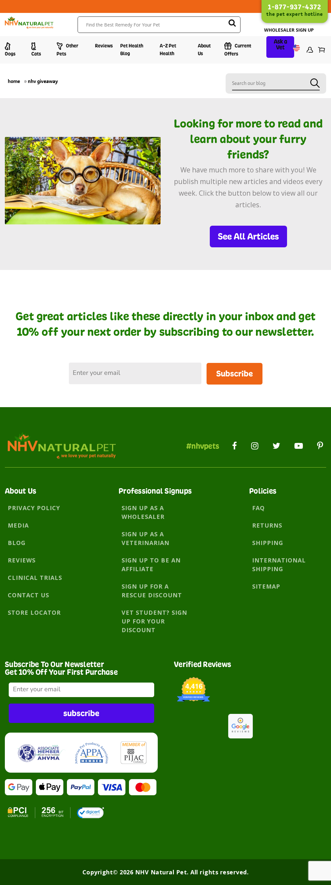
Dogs (10, 54)
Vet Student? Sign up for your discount (154, 621)
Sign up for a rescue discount (152, 590)
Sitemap (266, 586)
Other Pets (68, 50)
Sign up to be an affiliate (151, 564)
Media (18, 525)
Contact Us (28, 595)
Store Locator (34, 612)
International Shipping (279, 564)
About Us (204, 50)
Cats (36, 54)
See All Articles (248, 236)
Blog (17, 543)
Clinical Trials (35, 577)
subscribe (81, 713)
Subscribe (234, 373)
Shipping (267, 543)
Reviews (104, 46)
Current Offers (237, 50)
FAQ (258, 508)
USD (294, 50)
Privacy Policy (34, 508)
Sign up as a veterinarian (145, 538)
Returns (267, 525)
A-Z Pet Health (168, 50)
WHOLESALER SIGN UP (289, 30)
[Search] (232, 24)
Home (14, 81)
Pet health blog (131, 50)
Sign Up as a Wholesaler (143, 512)
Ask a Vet (280, 44)
